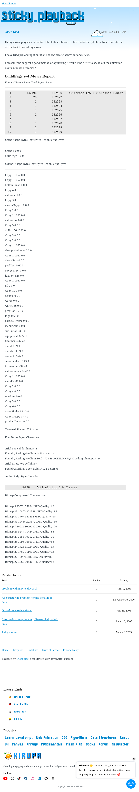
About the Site (21, 704)
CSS (64, 738)
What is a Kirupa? (22, 697)
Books (90, 744)
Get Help (18, 719)
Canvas (17, 744)
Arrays (32, 744)
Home (5, 650)
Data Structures (103, 738)
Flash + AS (74, 744)
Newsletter (120, 744)
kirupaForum (9, 3)
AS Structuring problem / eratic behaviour (27, 597)
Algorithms (79, 738)
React (124, 738)
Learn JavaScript (19, 738)
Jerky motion (9, 632)
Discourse (23, 658)
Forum (103, 744)
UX (6, 744)
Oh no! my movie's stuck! (17, 610)
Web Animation (47, 738)
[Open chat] (131, 784)
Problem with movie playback (19, 588)
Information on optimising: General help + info (30, 619)
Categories (17, 650)
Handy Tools (20, 711)
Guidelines (32, 650)
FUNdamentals (51, 744)
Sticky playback (42, 16)
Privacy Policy (71, 650)
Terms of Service (51, 650)
